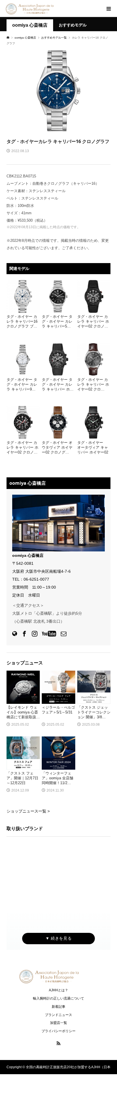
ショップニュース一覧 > (28, 811)
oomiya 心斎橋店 (29, 25)
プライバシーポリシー (58, 1031)
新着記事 (58, 1007)
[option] (58, 91)
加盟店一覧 (58, 1023)
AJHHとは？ (58, 990)
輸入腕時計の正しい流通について (58, 998)
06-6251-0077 (36, 579)
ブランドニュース (58, 1015)
